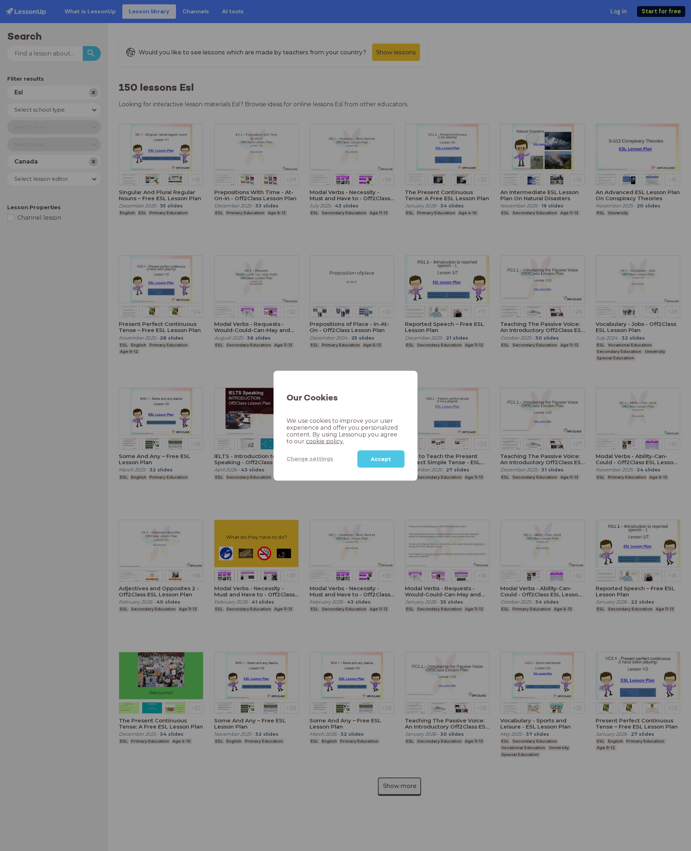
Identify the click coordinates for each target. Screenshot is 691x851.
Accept (381, 459)
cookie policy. (325, 441)
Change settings (309, 458)
